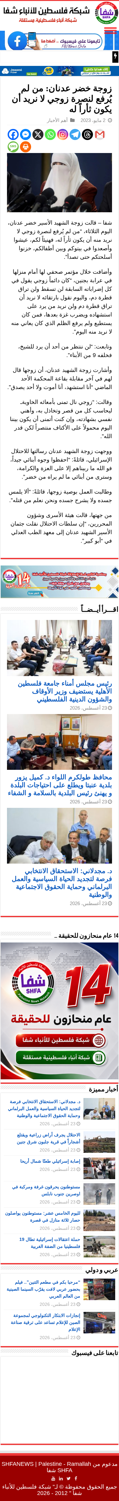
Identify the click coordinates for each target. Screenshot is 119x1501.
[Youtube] (53, 1478)
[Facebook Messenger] (25, 134)
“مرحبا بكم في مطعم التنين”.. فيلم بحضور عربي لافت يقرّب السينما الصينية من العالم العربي (43, 1289)
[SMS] (13, 146)
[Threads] (87, 134)
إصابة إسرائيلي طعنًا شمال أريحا (50, 1161)
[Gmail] (99, 134)
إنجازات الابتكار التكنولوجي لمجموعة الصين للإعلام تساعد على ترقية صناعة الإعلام (45, 1322)
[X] (37, 134)
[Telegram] (75, 134)
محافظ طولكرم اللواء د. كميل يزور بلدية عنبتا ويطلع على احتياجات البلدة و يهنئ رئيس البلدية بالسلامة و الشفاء (60, 784)
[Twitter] (68, 1478)
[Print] (25, 146)
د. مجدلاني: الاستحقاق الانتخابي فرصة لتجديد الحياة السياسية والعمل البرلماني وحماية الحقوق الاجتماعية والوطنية (44, 1108)
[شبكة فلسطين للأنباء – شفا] (59, 11)
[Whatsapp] (50, 134)
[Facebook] (13, 134)
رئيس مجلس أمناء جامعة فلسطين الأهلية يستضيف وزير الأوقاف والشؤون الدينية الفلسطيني (65, 691)
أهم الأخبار (57, 120)
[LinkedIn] (60, 1478)
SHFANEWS (18, 1464)
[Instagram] (62, 134)
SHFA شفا (59, 1470)
